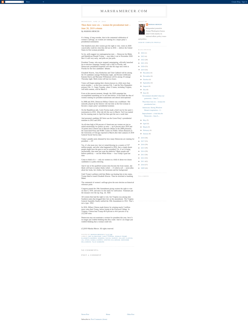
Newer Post (85, 314)
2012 (143, 158)
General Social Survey (108, 238)
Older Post (130, 314)
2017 (143, 141)
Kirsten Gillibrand (112, 240)
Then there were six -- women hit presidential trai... (153, 102)
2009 (143, 168)
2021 (143, 63)
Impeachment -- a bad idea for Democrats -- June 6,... (152, 114)
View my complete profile (149, 42)
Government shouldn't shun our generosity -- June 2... (153, 97)
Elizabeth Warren (89, 238)
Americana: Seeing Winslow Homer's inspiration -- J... (152, 108)
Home (108, 314)
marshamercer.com (124, 11)
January (146, 133)
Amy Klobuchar (94, 236)
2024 (143, 53)
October (146, 79)
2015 (143, 148)
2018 (143, 138)
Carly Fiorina (108, 236)
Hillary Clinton (126, 238)
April (145, 123)
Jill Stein (85, 240)
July (144, 89)
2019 (143, 70)
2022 (143, 59)
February (146, 130)
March (145, 127)
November (147, 76)
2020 (143, 66)
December (146, 73)
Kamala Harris (97, 240)
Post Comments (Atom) (99, 319)
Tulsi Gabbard (98, 242)
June (145, 93)
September (147, 83)
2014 (143, 151)
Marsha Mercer (155, 24)
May (145, 120)
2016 (143, 144)
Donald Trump (121, 236)
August (145, 86)
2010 (143, 164)
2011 (143, 161)
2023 (143, 56)
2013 (143, 154)
